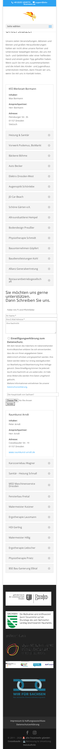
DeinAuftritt (29, 744)
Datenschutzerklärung (17, 387)
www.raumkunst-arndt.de (22, 452)
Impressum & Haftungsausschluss (27, 720)
